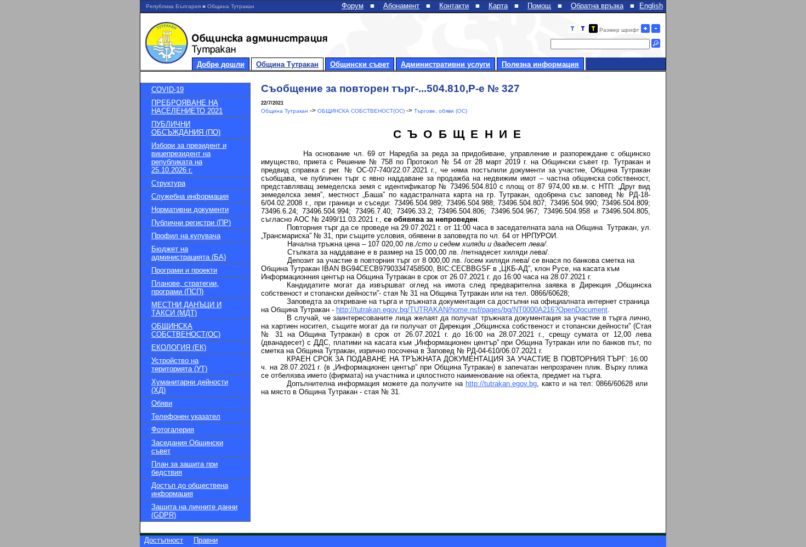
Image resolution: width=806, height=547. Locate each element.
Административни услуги (445, 64)
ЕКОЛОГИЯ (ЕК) (178, 347)
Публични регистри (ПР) (191, 222)
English (651, 6)
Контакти (454, 6)
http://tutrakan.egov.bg (501, 383)
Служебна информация (190, 196)
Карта (498, 6)
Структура (168, 183)
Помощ (539, 6)
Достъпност (163, 540)
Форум (353, 6)
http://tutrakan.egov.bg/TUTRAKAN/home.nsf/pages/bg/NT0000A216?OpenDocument (472, 310)
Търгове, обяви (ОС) (440, 111)
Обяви (161, 403)
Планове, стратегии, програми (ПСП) (185, 287)
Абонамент (401, 6)
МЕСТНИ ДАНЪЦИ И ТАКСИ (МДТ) (186, 309)
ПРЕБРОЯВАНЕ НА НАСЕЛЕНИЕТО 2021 (187, 107)
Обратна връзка (597, 6)
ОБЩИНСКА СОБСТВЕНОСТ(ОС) (185, 330)
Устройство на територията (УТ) (179, 364)
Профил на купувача (185, 236)
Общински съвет (359, 64)
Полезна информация (540, 64)
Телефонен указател (185, 416)
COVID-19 (167, 89)
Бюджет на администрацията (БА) (188, 253)
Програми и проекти (184, 270)
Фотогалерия (172, 429)
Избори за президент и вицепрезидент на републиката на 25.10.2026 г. (188, 157)
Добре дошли (221, 64)
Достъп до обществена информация (189, 489)
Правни (206, 540)
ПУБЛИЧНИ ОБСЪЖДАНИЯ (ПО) (185, 128)
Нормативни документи (190, 209)
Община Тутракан (287, 64)
